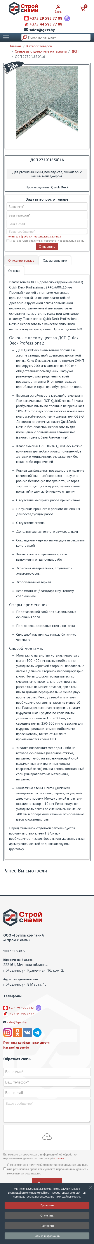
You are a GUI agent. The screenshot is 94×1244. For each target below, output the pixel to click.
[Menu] (6, 37)
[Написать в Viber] (67, 18)
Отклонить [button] (47, 1215)
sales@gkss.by (42, 29)
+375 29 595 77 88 (46, 18)
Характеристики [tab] (55, 260)
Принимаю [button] (47, 1205)
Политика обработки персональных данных (34, 236)
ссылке (59, 1158)
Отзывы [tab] (14, 270)
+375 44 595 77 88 (46, 24)
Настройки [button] (47, 1225)
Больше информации (47, 1236)
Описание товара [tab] (21, 260)
